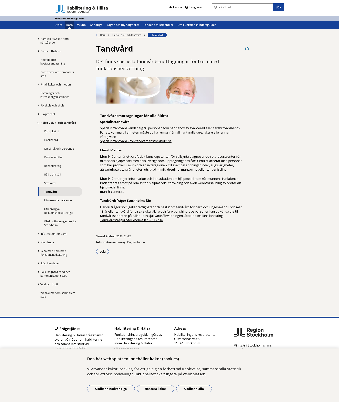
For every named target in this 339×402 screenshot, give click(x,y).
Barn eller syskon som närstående (54, 40)
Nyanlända (47, 242)
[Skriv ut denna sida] (247, 48)
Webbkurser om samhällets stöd (57, 294)
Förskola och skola (52, 105)
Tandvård (50, 192)
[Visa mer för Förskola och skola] (37, 105)
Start (58, 25)
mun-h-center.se (112, 191)
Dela (104, 251)
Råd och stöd (52, 174)
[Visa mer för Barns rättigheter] (37, 51)
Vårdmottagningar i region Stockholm (60, 223)
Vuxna (81, 25)
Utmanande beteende (58, 200)
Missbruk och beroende (59, 148)
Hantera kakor (155, 389)
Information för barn (53, 234)
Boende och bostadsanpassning (52, 61)
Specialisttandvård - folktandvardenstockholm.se (135, 141)
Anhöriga (96, 25)
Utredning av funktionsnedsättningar (58, 211)
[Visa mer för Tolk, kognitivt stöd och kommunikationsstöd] (37, 271)
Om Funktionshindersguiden (197, 25)
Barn (69, 25)
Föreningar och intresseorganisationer (54, 95)
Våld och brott (49, 284)
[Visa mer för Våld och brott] (37, 284)
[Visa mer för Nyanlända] (37, 242)
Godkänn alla (194, 389)
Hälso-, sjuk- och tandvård (58, 123)
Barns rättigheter (51, 51)
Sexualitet (50, 183)
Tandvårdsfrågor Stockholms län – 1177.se (131, 220)
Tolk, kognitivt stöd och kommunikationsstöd (55, 273)
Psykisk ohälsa (53, 157)
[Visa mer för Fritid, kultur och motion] (37, 84)
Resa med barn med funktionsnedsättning (53, 252)
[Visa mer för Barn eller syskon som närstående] (37, 38)
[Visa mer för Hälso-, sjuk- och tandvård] (37, 122)
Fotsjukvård (51, 131)
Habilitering (51, 140)
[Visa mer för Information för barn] (37, 233)
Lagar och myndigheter (123, 25)
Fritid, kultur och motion (55, 84)
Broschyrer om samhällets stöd (57, 74)
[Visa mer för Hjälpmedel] (37, 114)
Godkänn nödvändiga (111, 389)
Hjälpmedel (47, 114)
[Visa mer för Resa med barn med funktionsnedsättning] (37, 250)
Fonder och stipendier (158, 25)
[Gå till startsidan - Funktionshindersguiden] (82, 8)
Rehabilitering (52, 166)
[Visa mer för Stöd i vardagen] (37, 263)
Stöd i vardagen (50, 263)
